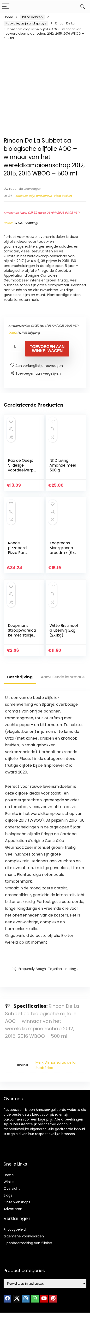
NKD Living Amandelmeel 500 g (62, 465)
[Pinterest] (53, 1299)
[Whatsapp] (35, 1299)
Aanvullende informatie (63, 677)
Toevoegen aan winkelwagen (47, 348)
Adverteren (13, 1208)
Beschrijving (20, 677)
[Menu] (6, 6)
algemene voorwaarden (24, 1236)
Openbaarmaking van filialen (28, 1243)
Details (8, 223)
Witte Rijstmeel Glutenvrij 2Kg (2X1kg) (63, 630)
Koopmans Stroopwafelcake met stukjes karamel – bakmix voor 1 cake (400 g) (22, 637)
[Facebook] (7, 1299)
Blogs (8, 1195)
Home (8, 17)
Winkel (9, 1181)
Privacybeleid (15, 1229)
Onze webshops (17, 1202)
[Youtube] (44, 1299)
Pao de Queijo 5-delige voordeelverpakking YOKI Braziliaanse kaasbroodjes (22, 472)
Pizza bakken (32, 17)
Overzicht (12, 1188)
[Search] (82, 6)
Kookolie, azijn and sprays (26, 23)
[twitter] (16, 1299)
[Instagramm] (26, 1299)
